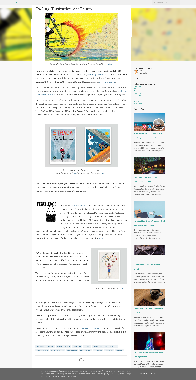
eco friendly (72, 350)
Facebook (137, 86)
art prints (40, 346)
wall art (119, 350)
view (74, 172)
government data (107, 82)
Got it (153, 374)
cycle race (77, 346)
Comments (142, 73)
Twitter (136, 91)
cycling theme (42, 350)
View (110, 64)
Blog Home (138, 101)
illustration (85, 350)
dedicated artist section (92, 328)
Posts (139, 70)
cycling (87, 346)
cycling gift (98, 346)
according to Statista (96, 74)
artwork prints (63, 346)
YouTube (137, 95)
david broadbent (58, 350)
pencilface (109, 350)
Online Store (138, 103)
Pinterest (137, 93)
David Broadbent (78, 205)
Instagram (138, 89)
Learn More (142, 374)
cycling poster (111, 346)
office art (98, 350)
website (102, 238)
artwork (51, 346)
